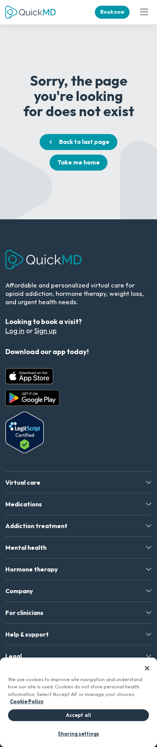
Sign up (45, 330)
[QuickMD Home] (30, 12)
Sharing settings (78, 734)
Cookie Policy (26, 701)
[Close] (147, 668)
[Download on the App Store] (29, 376)
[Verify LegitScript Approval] (24, 432)
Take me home (79, 162)
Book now (112, 12)
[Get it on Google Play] (32, 398)
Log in (14, 330)
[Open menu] (144, 12)
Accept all (78, 715)
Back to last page (84, 141)
